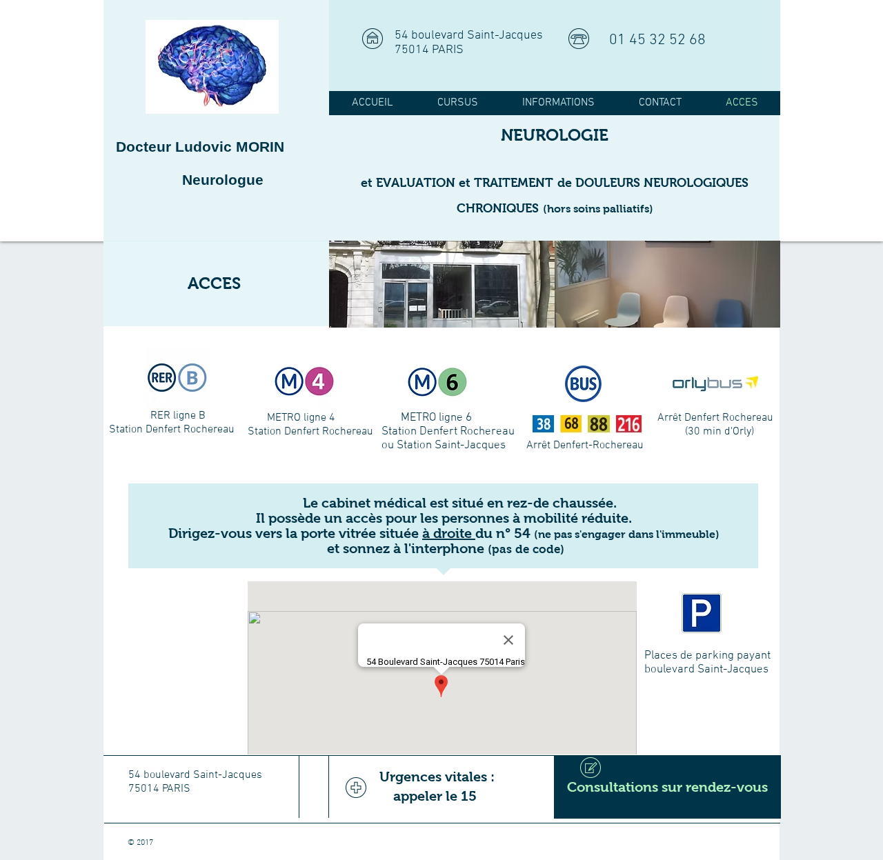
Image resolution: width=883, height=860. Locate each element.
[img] (442, 284)
